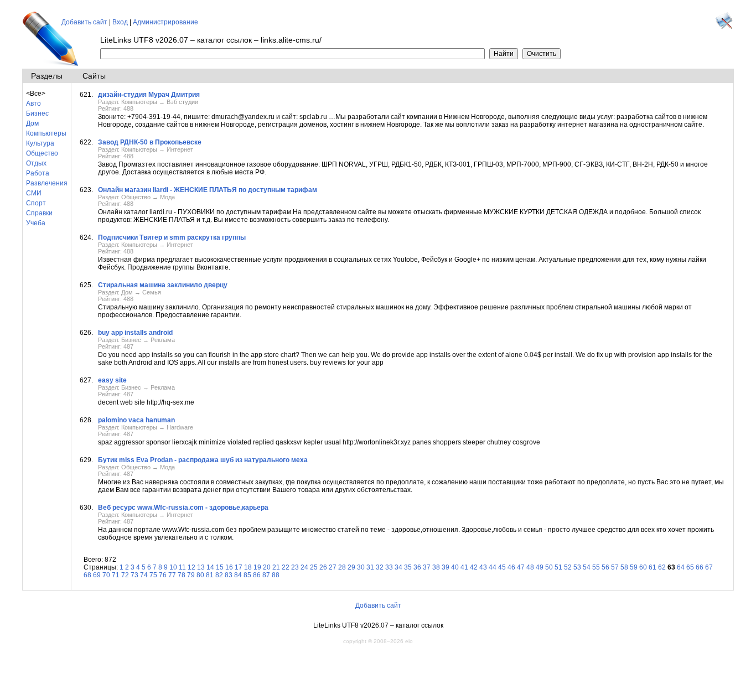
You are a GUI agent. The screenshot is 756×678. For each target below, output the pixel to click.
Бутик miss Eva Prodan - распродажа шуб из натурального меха (203, 460)
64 (681, 567)
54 (587, 567)
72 (125, 575)
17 (238, 567)
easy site (112, 380)
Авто (33, 103)
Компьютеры (46, 133)
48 (530, 567)
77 (172, 575)
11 (182, 567)
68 (87, 575)
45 (502, 567)
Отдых (36, 163)
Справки (39, 213)
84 (238, 575)
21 (276, 567)
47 (521, 567)
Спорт (36, 203)
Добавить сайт (84, 22)
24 (304, 567)
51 (558, 567)
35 (408, 567)
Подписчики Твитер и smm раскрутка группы (172, 237)
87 (266, 575)
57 (615, 567)
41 (464, 567)
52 (568, 567)
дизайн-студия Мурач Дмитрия (149, 95)
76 (163, 575)
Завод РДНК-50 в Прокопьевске (149, 142)
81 (210, 575)
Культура (40, 143)
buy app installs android (135, 333)
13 (201, 567)
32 (380, 567)
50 (549, 567)
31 (370, 567)
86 (257, 575)
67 (709, 567)
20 (267, 567)
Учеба (35, 223)
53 (577, 567)
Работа (37, 173)
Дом (32, 123)
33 (389, 567)
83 (228, 575)
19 (257, 567)
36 (417, 567)
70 (106, 575)
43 (483, 567)
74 (144, 575)
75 (153, 575)
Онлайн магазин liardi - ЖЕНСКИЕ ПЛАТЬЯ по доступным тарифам (207, 190)
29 (351, 567)
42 (474, 567)
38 (436, 567)
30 (361, 567)
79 (191, 575)
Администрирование (165, 22)
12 (191, 567)
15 (220, 567)
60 (643, 567)
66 (699, 567)
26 (323, 567)
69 (97, 575)
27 (332, 567)
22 (285, 567)
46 (511, 567)
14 (210, 567)
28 (342, 567)
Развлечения (47, 183)
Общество (42, 153)
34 (398, 567)
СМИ (34, 193)
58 (624, 567)
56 (605, 567)
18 (248, 567)
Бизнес (37, 113)
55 (596, 567)
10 (173, 567)
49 (539, 567)
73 (134, 575)
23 (295, 567)
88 (275, 575)
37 (427, 567)
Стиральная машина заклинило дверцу (162, 285)
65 (690, 567)
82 (219, 575)
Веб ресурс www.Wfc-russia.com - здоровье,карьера (183, 507)
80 (200, 575)
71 (116, 575)
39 (445, 567)
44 (492, 567)
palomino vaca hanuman (136, 420)
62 (662, 567)
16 (229, 567)
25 (314, 567)
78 (181, 575)
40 (455, 567)
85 (247, 575)
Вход (120, 22)
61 (652, 567)
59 (634, 567)
